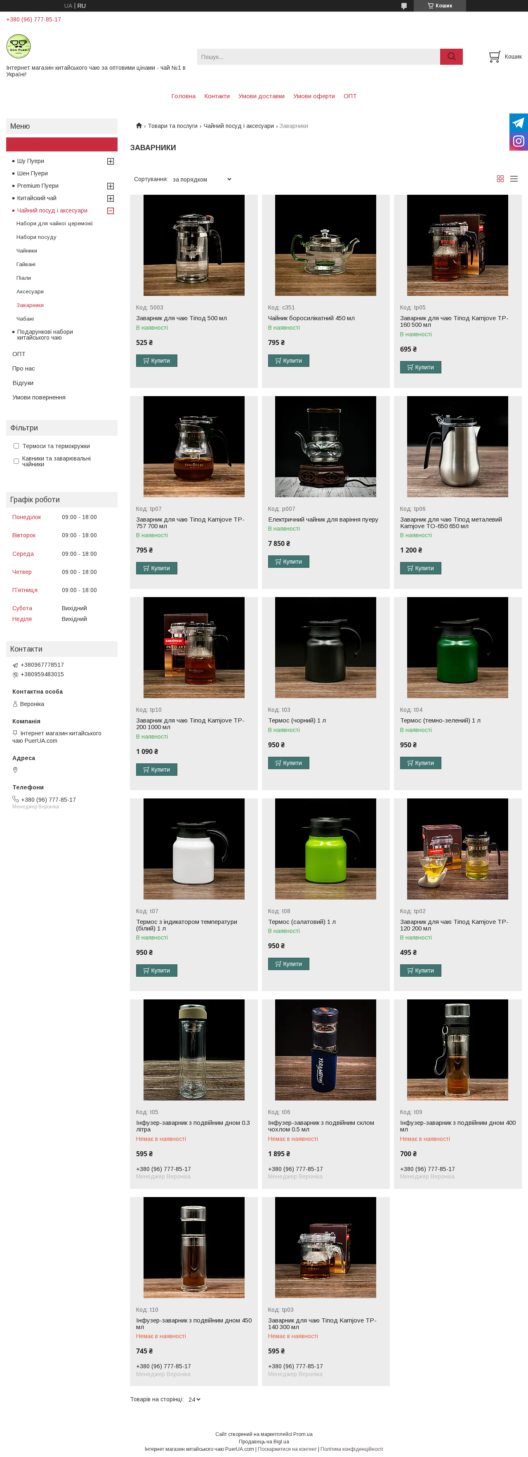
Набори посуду (36, 237)
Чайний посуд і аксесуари (239, 126)
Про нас (23, 368)
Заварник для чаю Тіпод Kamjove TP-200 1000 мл (190, 723)
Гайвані (25, 264)
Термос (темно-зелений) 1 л (440, 720)
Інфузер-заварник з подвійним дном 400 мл (458, 1126)
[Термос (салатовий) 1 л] (326, 849)
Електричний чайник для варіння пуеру (323, 519)
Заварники (30, 305)
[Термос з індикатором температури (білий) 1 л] (194, 849)
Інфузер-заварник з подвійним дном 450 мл (194, 1323)
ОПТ (350, 95)
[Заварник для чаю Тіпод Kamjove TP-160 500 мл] (458, 245)
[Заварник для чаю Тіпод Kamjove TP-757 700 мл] (194, 446)
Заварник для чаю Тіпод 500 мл (181, 318)
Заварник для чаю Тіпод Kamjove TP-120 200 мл (454, 925)
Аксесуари (30, 291)
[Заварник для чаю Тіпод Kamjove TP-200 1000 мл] (194, 647)
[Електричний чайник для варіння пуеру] (326, 446)
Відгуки (22, 382)
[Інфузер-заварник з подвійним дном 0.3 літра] (194, 1049)
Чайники (26, 251)
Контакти (217, 95)
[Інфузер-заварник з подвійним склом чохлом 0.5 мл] (326, 1049)
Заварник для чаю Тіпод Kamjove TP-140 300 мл (322, 1323)
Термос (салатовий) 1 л (302, 922)
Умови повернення (39, 397)
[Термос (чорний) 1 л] (326, 647)
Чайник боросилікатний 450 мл (311, 318)
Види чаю (26, 144)
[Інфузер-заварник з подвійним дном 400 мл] (458, 1049)
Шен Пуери (32, 173)
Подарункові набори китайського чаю (45, 334)
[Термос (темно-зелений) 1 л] (458, 647)
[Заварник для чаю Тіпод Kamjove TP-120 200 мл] (458, 849)
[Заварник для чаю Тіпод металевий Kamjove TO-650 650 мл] (458, 446)
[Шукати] (451, 57)
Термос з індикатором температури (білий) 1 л (186, 925)
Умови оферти (314, 95)
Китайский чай (37, 198)
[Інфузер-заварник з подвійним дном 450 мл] (194, 1247)
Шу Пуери (30, 161)
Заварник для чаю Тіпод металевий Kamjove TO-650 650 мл (451, 522)
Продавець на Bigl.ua (264, 1442)
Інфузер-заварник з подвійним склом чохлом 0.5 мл (321, 1126)
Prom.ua (303, 1434)
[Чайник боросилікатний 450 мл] (326, 245)
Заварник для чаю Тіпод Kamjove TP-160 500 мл (454, 321)
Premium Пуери (38, 185)
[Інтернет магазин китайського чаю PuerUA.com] (96, 45)
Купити (160, 360)
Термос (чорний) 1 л (297, 720)
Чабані (25, 319)
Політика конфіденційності (352, 1449)
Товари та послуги (173, 126)
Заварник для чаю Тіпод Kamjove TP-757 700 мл (190, 522)
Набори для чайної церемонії (54, 223)
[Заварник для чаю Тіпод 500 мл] (194, 245)
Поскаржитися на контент (287, 1449)
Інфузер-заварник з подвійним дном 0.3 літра (193, 1126)
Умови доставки (261, 95)
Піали (23, 278)
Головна (183, 95)
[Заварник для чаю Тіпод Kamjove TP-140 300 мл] (326, 1247)
